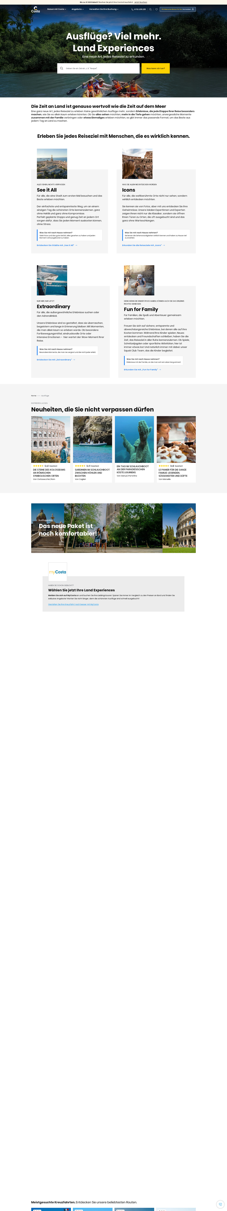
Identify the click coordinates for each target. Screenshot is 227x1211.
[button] (156, 9)
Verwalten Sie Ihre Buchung (102, 9)
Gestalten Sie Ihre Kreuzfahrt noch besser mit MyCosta (73, 604)
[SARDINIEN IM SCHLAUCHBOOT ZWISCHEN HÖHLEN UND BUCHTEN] (92, 449)
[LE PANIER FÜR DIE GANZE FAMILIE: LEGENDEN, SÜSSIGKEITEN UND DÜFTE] (176, 449)
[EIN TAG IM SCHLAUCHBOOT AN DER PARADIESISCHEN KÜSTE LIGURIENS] (134, 449)
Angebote (77, 9)
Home (33, 395)
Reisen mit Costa (55, 9)
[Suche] (150, 9)
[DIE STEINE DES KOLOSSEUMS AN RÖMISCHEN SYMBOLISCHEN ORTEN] (50, 449)
